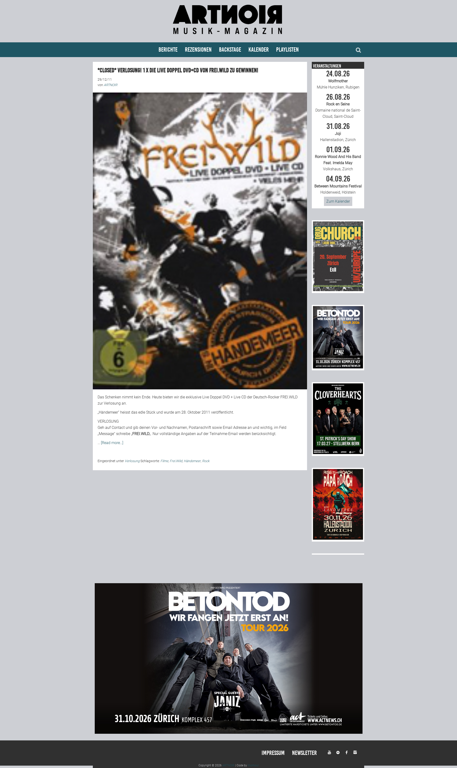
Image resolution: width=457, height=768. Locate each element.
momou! (253, 765)
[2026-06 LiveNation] (338, 290)
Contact (118, 427)
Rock (205, 461)
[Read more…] (112, 442)
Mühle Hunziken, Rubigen (338, 79)
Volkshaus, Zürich (338, 158)
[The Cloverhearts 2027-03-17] (338, 452)
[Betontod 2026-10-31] (338, 367)
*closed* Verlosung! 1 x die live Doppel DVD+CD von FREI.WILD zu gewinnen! (178, 70)
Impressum (273, 752)
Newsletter (304, 752)
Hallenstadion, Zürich (338, 132)
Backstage (230, 49)
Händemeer (192, 461)
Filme (164, 461)
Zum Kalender (338, 201)
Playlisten (287, 49)
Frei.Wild (176, 461)
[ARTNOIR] (228, 36)
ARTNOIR (228, 765)
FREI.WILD (289, 397)
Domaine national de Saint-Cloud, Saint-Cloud (338, 106)
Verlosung (132, 461)
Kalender (258, 49)
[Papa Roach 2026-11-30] (338, 538)
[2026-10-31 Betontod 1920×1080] (229, 732)
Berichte (168, 49)
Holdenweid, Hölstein (338, 185)
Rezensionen (198, 49)
